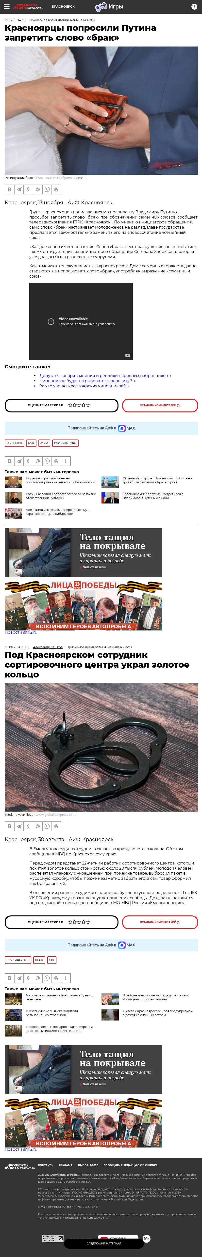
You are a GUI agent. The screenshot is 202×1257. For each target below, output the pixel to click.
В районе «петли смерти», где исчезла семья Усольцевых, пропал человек (157, 997)
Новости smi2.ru (21, 632)
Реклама (65, 1165)
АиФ (79, 178)
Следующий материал (104, 1243)
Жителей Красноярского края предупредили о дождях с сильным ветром (158, 1013)
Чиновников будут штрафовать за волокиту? (86, 380)
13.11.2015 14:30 (15, 20)
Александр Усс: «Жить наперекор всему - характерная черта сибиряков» (57, 512)
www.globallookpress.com (56, 815)
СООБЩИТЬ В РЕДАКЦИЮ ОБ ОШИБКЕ (130, 1165)
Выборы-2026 (88, 1165)
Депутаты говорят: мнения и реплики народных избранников (104, 375)
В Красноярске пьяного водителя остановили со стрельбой (52, 1013)
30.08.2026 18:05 (17, 647)
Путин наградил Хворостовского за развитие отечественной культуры (61, 496)
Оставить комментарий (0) (160, 405)
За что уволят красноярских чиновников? (83, 386)
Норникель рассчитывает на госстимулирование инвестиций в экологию (60, 480)
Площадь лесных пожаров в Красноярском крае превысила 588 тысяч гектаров (59, 1029)
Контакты (45, 1165)
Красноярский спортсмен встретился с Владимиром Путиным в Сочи (153, 496)
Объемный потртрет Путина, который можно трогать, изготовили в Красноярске (157, 480)
